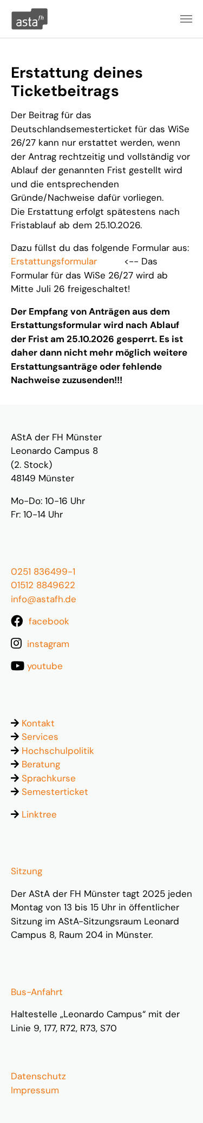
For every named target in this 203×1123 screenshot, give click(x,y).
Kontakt (38, 723)
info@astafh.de (43, 599)
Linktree (39, 814)
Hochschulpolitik (58, 751)
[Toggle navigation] (186, 19)
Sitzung (26, 871)
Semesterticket (55, 792)
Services (40, 737)
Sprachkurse (49, 778)
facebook (49, 621)
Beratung (41, 764)
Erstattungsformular (54, 261)
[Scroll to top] (177, 1097)
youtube (45, 666)
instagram (48, 644)
